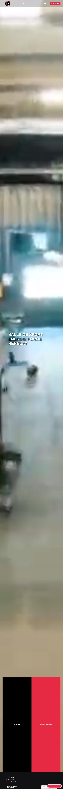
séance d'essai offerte (46, 724)
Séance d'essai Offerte (54, 786)
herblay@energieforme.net (13, 781)
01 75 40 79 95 (11, 779)
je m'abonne (17, 724)
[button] (23, 3)
